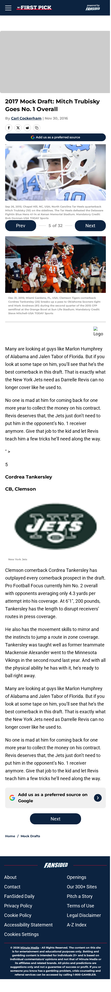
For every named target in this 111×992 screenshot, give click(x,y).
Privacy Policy (18, 905)
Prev (20, 225)
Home (10, 836)
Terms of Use (80, 905)
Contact (12, 886)
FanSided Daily (19, 896)
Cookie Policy (17, 915)
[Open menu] (8, 8)
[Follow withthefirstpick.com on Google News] (98, 798)
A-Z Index (76, 924)
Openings (76, 877)
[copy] (36, 127)
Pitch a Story (80, 896)
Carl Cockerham (26, 118)
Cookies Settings (21, 934)
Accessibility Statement (28, 924)
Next (90, 225)
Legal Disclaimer (84, 915)
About (10, 877)
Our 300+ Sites (82, 886)
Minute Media (29, 947)
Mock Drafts (30, 836)
